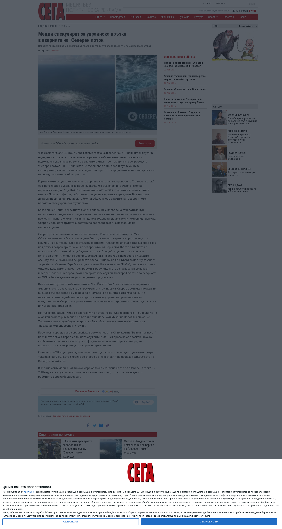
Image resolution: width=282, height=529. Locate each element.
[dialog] (141, 494)
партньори (29, 492)
